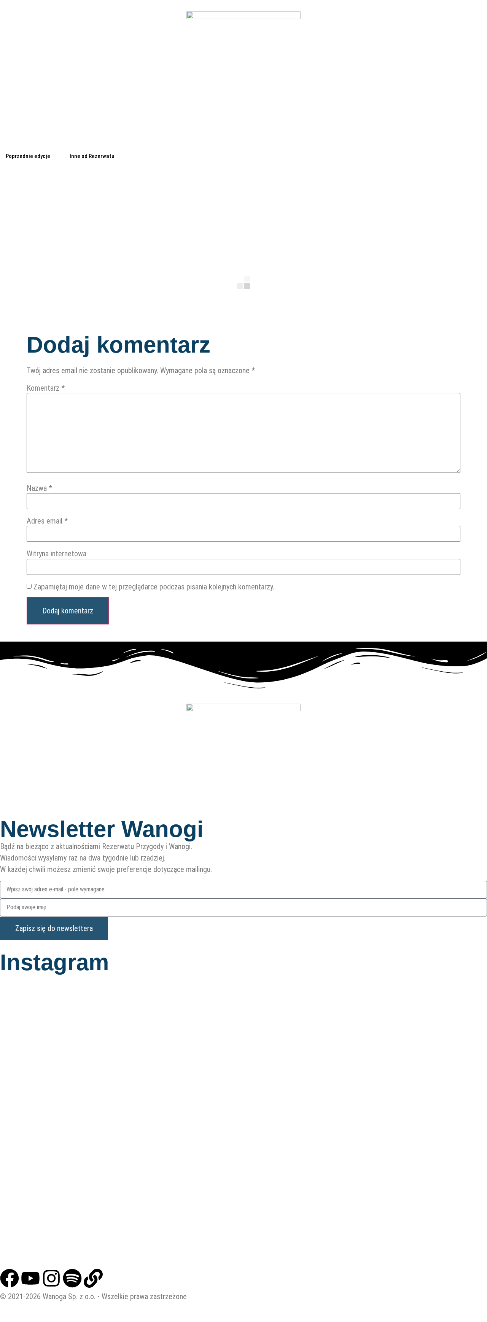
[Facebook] (9, 1278)
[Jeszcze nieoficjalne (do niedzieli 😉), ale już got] (81, 1024)
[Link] (93, 1278)
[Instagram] (51, 1278)
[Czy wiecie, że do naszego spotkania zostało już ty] (406, 1115)
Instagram (54, 962)
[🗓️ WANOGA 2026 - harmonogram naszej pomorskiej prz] (243, 1024)
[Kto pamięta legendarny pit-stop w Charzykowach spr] (406, 1024)
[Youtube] (30, 1278)
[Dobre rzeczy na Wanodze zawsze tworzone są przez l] (243, 1115)
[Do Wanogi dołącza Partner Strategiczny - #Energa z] (243, 1206)
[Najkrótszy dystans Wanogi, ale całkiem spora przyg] (406, 1206)
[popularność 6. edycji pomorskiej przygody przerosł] (81, 1115)
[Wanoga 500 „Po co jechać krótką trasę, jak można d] (81, 1206)
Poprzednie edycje (28, 156)
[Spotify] (72, 1278)
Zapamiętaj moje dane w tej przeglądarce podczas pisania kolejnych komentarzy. (153, 587)
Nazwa (39, 488)
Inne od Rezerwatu (92, 156)
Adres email (47, 521)
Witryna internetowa (56, 553)
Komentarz (46, 388)
